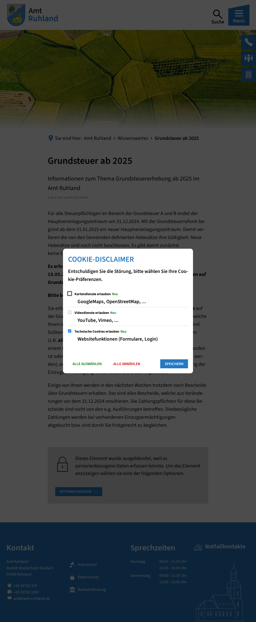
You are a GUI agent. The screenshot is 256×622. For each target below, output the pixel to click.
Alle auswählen (87, 364)
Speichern (174, 364)
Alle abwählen (126, 364)
